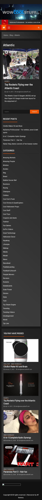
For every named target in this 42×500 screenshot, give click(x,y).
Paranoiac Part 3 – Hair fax (12, 140)
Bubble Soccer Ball (10, 180)
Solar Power (7, 290)
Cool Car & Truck (9, 199)
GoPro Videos (8, 229)
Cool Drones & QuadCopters (13, 203)
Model (5, 256)
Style (5, 297)
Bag (4, 173)
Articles (6, 165)
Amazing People (9, 161)
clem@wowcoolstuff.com (23, 92)
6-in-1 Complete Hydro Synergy (14, 136)
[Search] (38, 27)
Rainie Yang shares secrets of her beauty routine (20, 144)
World (5, 320)
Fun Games (7, 225)
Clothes (6, 195)
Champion (6, 192)
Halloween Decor (9, 237)
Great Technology (9, 233)
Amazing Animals (9, 158)
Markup (5, 248)
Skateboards (7, 286)
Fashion (6, 222)
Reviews (6, 278)
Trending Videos (9, 312)
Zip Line (6, 323)
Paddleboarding (8, 267)
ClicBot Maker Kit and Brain (12, 126)
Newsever (30, 495)
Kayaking (6, 240)
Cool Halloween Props (11, 207)
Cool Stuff (6, 210)
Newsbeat (6, 263)
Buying (5, 188)
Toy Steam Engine (9, 305)
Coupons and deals (10, 218)
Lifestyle (6, 244)
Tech (4, 301)
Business (6, 184)
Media (5, 252)
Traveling (6, 308)
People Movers (8, 274)
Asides (5, 169)
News (5, 259)
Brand (5, 176)
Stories (5, 293)
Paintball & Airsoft (9, 271)
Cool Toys (6, 214)
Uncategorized (8, 316)
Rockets (7, 81)
